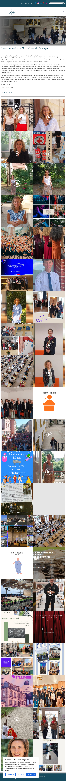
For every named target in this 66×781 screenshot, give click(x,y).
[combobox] (55, 3)
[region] (21, 767)
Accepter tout (31, 774)
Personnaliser (10, 774)
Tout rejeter (21, 774)
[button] (63, 11)
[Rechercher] (63, 3)
